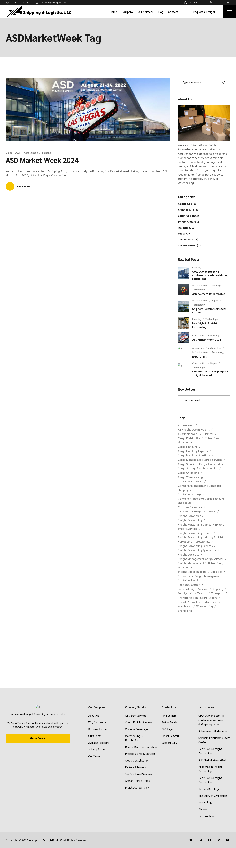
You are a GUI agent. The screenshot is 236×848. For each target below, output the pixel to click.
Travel (182, 602)
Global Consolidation (137, 760)
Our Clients (94, 736)
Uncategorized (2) (189, 245)
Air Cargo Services (135, 715)
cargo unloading (188, 472)
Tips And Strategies (209, 789)
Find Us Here (169, 715)
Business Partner (98, 729)
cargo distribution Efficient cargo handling (199, 440)
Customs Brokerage (136, 729)
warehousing (204, 606)
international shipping (192, 571)
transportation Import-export (197, 597)
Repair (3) (184, 233)
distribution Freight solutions (197, 511)
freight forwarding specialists (197, 550)
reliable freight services (193, 589)
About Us (93, 715)
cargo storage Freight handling (198, 468)
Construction (31, 152)
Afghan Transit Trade (137, 780)
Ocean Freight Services (138, 722)
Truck (194, 602)
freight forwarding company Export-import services (201, 526)
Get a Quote (37, 738)
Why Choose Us (97, 722)
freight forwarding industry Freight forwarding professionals (200, 539)
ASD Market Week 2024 (42, 159)
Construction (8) (188, 215)
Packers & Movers (135, 767)
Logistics (216, 571)
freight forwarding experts (195, 533)
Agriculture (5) (187, 203)
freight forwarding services (195, 546)
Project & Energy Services (140, 753)
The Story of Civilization (212, 795)
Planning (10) (186, 227)
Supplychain (185, 593)
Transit (202, 593)
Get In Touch (169, 722)
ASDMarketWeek (188, 433)
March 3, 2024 (13, 152)
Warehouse (185, 606)
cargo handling (188, 446)
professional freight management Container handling (199, 578)
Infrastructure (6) (189, 221)
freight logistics (188, 554)
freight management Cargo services (200, 559)
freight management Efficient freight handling (202, 565)
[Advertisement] (204, 642)
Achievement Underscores (213, 731)
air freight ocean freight (194, 429)
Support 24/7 (169, 742)
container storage (189, 494)
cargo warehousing (190, 477)
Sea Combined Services (138, 774)
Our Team (94, 756)
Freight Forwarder (189, 515)
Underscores (209, 602)
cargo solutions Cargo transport (199, 464)
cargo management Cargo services (200, 459)
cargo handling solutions (194, 455)
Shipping (217, 589)
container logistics (190, 481)
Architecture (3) (188, 209)
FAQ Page (167, 729)
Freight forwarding (190, 520)
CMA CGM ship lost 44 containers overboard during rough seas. (211, 720)
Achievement (186, 425)
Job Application (97, 749)
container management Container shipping (199, 488)
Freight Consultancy (137, 787)
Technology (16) (188, 239)
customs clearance (190, 507)
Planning (46, 152)
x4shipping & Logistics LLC (45, 840)
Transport (217, 593)
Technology (205, 802)
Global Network (170, 736)
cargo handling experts (193, 451)
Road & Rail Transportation (141, 747)
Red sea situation (189, 584)
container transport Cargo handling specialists (201, 500)
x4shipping (185, 610)
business (208, 433)
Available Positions (98, 742)
